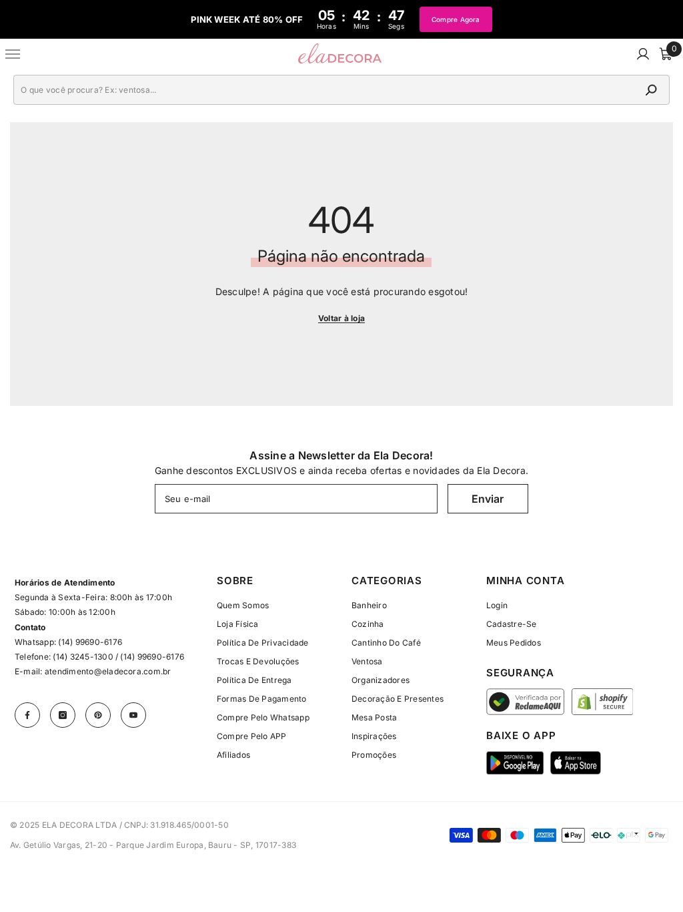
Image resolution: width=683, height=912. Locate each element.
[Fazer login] (643, 54)
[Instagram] (62, 715)
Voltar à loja (341, 318)
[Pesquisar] (341, 89)
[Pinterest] (98, 715)
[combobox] (326, 90)
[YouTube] (133, 715)
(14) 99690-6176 (90, 642)
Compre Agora (456, 19)
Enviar (488, 498)
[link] (497, 605)
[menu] (13, 54)
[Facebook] (27, 715)
